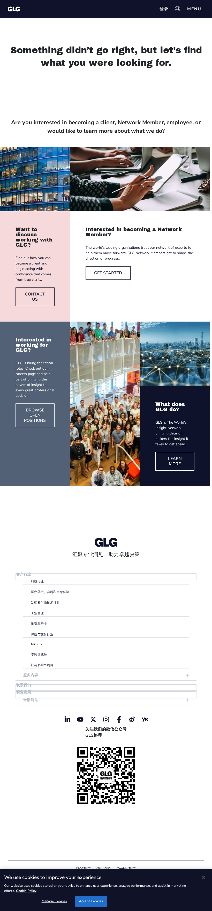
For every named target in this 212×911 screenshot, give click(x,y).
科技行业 (37, 581)
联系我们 (23, 685)
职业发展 (23, 692)
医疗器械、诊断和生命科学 (50, 592)
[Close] (203, 877)
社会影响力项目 (42, 665)
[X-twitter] (93, 719)
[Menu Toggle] (194, 9)
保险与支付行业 (42, 634)
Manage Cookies (54, 901)
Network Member (141, 122)
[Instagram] (106, 719)
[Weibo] (131, 719)
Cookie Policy (26, 891)
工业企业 (37, 613)
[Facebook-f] (118, 719)
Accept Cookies (91, 901)
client (107, 122)
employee (179, 122)
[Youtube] (80, 719)
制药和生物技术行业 (45, 603)
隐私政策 (83, 868)
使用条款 (103, 868)
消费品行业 (39, 624)
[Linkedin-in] (67, 719)
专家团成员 (39, 654)
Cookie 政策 (126, 868)
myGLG (36, 644)
